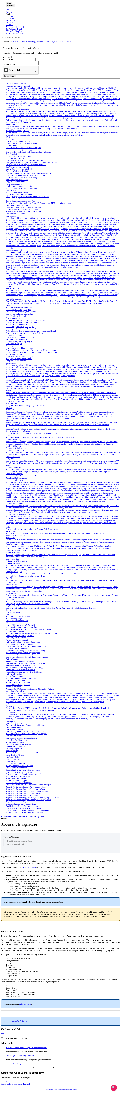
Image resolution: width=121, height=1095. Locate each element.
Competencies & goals (14, 572)
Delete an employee (28, 512)
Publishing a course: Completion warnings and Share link (27, 663)
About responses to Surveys (102, 587)
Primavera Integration (50, 382)
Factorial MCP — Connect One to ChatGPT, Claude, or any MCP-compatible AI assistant (39, 203)
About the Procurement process (66, 429)
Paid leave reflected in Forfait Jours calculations (84, 239)
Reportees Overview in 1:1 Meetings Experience (31, 604)
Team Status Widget (106, 231)
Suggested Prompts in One (16, 182)
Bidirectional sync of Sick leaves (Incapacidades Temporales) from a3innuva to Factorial (56, 384)
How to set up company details (50, 88)
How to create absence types (39, 252)
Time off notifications (14, 723)
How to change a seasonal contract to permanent (79, 510)
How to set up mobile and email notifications (85, 111)
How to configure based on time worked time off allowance (38, 273)
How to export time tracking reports (88, 224)
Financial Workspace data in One (18, 171)
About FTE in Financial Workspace (56, 416)
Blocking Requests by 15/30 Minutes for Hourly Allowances (36, 263)
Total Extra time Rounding (45, 244)
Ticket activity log (12, 759)
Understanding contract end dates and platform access (26, 510)
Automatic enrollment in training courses (21, 678)
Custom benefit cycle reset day (20, 397)
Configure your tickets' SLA (16, 763)
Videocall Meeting (86, 602)
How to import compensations (59, 365)
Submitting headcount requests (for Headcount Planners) (77, 442)
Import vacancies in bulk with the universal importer (93, 499)
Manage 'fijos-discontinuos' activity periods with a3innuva (27, 386)
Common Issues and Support (63, 425)
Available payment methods (16, 778)
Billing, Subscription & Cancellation (19, 766)
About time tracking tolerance (38, 218)
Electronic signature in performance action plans (66, 463)
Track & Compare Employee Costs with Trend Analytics (35, 414)
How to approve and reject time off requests (35, 254)
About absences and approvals (17, 252)
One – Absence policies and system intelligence (23, 148)
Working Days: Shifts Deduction (67, 303)
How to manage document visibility (65, 455)
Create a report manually (35, 557)
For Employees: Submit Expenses (104, 423)
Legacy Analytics (12, 559)
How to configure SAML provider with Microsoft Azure (63, 90)
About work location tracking (60, 218)
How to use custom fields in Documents (54, 452)
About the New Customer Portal (18, 776)
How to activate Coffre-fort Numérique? (21, 476)
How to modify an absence (29, 265)
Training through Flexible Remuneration (67, 395)
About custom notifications (16, 546)
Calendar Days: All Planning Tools (41, 301)
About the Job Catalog (14, 516)
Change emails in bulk (71, 105)
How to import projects (14, 318)
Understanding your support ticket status (21, 804)
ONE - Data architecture (15, 158)
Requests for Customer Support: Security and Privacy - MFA (28, 800)
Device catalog (40, 717)
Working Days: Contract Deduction (41, 303)
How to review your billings (16, 768)
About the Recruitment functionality (42, 482)
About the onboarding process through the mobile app (68, 126)
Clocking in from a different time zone (20, 244)
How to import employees (92, 99)
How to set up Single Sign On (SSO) (102, 88)
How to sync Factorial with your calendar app (50, 114)
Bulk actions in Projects (14, 354)
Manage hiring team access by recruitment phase (49, 501)
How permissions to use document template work (98, 469)
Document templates (13, 467)
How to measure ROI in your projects (20, 337)
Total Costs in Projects (14, 344)
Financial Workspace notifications (18, 744)
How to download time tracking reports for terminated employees (56, 241)
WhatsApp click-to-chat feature (37, 489)
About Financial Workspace (30, 412)
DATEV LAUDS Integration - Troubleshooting (74, 386)
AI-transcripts (98, 602)
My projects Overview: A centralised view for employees (27, 320)
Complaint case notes (54, 580)
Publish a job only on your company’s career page (86, 501)
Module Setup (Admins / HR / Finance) (39, 423)
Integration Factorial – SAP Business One (65, 702)
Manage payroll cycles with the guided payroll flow (55, 376)
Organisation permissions (28, 542)
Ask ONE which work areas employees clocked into (25, 212)
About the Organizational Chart (57, 516)
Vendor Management (37, 433)
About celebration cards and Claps (34, 595)
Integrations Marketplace (15, 691)
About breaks (49, 222)
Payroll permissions (91, 542)
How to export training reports (17, 621)
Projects (9, 305)
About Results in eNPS (40, 589)
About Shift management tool (40, 290)
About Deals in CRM (30, 437)
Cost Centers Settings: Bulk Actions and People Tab (76, 414)
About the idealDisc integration (39, 693)
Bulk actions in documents (89, 455)
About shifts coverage (51, 295)
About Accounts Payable (20, 431)
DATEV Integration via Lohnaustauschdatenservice (62, 380)
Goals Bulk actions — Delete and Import (59, 574)
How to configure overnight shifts (62, 229)
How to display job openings (60, 489)
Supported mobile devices (98, 126)
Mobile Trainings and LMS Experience (20, 661)
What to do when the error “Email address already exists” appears (30, 133)
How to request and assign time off (64, 252)
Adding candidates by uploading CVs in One (22, 188)
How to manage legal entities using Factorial (55, 42)
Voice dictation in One (14, 184)
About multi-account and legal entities (96, 97)
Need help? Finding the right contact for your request (25, 812)
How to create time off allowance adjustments (69, 254)
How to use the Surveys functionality (19, 587)
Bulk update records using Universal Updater (99, 523)
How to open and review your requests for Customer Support (28, 785)
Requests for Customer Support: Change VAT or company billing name (32, 798)
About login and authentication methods (20, 92)
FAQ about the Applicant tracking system (103, 491)
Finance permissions (106, 542)
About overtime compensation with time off (50, 239)
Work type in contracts (89, 512)
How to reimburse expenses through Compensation (36, 367)
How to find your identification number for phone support (27, 810)
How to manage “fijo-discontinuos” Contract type (70, 508)
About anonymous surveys (60, 587)
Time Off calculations (22, 280)
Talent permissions (45, 542)
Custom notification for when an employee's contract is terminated (55, 548)
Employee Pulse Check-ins (16, 606)
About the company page (80, 489)
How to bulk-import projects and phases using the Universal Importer (31, 350)
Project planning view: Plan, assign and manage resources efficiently (31, 331)
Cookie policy (6, 1084)
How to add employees (93, 94)
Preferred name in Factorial (16, 120)
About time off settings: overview (18, 271)
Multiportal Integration (69, 497)
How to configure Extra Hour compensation (91, 229)
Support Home (6, 817)
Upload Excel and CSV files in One (19, 195)
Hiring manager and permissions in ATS (45, 484)
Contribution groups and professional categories (46, 521)
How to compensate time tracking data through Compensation (47, 369)
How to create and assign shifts (86, 290)
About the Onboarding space (101, 489)
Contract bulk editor (53, 510)
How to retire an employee (94, 120)
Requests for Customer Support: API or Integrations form (27, 791)
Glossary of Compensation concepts (96, 371)
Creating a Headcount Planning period (41, 442)
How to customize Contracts (76, 506)
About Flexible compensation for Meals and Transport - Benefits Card (32, 393)
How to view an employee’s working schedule (102, 118)
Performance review (13, 563)
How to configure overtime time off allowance (78, 273)
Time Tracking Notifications (16, 729)
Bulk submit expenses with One (17, 192)
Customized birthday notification (18, 548)
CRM (8, 435)
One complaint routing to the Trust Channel (22, 209)
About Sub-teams (12, 525)
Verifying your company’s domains (49, 105)
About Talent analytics (35, 567)
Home (8, 10)
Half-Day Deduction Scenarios (97, 301)
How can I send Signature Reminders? (33, 463)
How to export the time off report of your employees (78, 256)
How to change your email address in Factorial (30, 118)
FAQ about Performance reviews (104, 565)
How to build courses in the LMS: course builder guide (26, 646)
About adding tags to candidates (85, 486)
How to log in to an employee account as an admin (44, 97)
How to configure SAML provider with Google (23, 90)
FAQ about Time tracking (32, 227)
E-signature (10, 459)
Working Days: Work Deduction (92, 303)
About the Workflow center (36, 546)
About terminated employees (98, 506)
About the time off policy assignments (68, 278)
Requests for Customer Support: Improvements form (25, 789)
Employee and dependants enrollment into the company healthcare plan (59, 397)
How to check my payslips (102, 452)
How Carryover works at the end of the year (76, 280)
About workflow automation (75, 546)
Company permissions (61, 542)
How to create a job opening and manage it (41, 486)
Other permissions (76, 542)
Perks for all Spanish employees (95, 399)
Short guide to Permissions (16, 540)
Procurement (10, 427)
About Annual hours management (39, 508)
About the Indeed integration (16, 693)
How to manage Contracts (28, 506)
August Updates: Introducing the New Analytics (63, 555)
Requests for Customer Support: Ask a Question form (25, 787)
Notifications (10, 721)
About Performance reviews (16, 567)
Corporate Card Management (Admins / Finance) (73, 423)
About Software (12, 429)
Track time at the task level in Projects (20, 356)
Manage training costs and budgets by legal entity (24, 672)
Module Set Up (51, 433)
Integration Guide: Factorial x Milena (28, 382)
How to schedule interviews (41, 493)
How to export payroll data (37, 365)
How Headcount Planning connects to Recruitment (82, 444)
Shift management (12, 288)
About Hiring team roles (88, 497)
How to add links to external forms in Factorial (65, 135)
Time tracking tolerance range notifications (21, 738)
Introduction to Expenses (15, 423)
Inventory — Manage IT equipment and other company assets (29, 719)
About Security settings (72, 97)
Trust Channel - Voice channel (90, 580)
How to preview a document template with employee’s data (53, 472)
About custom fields (46, 94)
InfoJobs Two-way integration (93, 702)
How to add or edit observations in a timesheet (64, 233)
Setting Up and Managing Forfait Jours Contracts (32, 235)
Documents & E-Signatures (16, 448)
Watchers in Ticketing (14, 757)
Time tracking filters (24, 241)
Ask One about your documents (17, 167)
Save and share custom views (25, 105)
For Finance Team (45, 425)
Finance (9, 408)
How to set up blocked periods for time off (43, 256)
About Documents (12, 452)
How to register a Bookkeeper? (82, 369)
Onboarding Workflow (55, 546)
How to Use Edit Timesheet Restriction (32, 231)
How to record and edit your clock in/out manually (86, 220)
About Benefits (24, 395)
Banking (26, 433)
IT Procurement (33, 708)
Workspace (10, 410)
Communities (11, 593)
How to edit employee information (66, 101)
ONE (8, 137)
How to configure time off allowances (77, 271)
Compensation (11, 363)
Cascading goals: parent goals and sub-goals (30, 576)
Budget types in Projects (15, 346)
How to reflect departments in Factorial (79, 521)
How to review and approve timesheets (68, 222)
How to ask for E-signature (104, 461)
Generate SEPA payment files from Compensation (63, 371)
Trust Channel (11, 578)
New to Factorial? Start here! (16, 84)
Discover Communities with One (18, 141)
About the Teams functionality (34, 516)
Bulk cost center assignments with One (20, 201)
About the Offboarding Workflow (98, 546)
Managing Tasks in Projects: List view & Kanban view (26, 329)
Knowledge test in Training (16, 638)
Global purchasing (38, 710)
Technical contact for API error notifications (96, 105)
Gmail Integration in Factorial (17, 695)
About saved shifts (32, 293)
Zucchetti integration (90, 380)
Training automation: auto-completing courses (23, 642)
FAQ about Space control (94, 533)
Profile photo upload (34, 120)
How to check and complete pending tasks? (22, 529)
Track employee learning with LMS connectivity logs (25, 651)
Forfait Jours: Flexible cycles (52, 282)
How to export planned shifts (97, 293)
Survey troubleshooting (33, 591)
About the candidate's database (17, 482)
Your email (7, 57)
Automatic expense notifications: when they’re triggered (26, 734)
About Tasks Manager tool (48, 529)
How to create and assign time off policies (46, 271)
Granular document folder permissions (77, 540)
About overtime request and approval (29, 224)
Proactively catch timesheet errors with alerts (68, 235)
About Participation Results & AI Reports (56, 608)
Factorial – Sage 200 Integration (71, 382)
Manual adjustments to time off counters (45, 280)
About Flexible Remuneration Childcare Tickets (76, 393)
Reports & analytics (13, 553)
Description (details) (10, 64)
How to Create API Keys (45, 92)
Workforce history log (85, 412)
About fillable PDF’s (34, 469)
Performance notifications (15, 746)
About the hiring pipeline (104, 482)
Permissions (10, 538)
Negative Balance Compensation (29, 282)
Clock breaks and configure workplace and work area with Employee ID (69, 246)
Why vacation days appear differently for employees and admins (54, 267)
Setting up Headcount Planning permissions (46, 444)
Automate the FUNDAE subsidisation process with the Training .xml (31, 633)
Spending (9, 420)
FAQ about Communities (72, 595)
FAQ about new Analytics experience (31, 555)
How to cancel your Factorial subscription (21, 772)
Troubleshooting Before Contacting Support (22, 806)
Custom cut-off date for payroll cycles (83, 374)
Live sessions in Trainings (15, 680)
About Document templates (16, 469)
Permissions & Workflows (15, 535)
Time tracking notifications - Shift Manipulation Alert (25, 732)
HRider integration (32, 697)
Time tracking (11, 216)
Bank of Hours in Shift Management (64, 297)
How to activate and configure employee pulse (23, 608)
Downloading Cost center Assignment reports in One (25, 175)
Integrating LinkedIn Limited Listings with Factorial (58, 697)
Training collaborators (14, 674)
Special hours (44, 229)
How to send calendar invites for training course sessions (27, 657)
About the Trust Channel (15, 580)
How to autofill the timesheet (72, 227)
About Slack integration (79, 695)
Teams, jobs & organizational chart (19, 514)
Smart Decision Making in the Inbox (39, 101)
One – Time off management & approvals (21, 150)
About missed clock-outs (51, 227)
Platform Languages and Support (67, 133)
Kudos (8, 610)
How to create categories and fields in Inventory (70, 719)
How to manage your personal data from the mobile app (26, 126)
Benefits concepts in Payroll (40, 395)
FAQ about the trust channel (35, 580)
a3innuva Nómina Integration (17, 380)
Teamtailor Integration (86, 697)
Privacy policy (17, 1084)
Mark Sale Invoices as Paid (66, 437)
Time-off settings (12, 269)
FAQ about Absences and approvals (39, 258)
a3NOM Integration (35, 380)
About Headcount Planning (16, 442)
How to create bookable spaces (49, 533)
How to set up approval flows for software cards (36, 429)
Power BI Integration (36, 695)
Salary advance (11, 403)
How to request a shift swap (108, 295)
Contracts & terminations (15, 504)
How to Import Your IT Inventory (28, 714)
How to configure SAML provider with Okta (101, 90)
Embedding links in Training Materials (20, 636)
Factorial (26, 1084)
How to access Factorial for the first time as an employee (63, 120)
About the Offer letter (65, 486)
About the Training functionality (18, 616)
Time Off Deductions (14, 299)
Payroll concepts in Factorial (16, 365)
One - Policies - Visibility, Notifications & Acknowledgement (28, 152)
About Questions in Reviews (80, 565)
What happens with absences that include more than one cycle (40, 276)
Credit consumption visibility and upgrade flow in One (26, 165)
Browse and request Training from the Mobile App (24, 668)
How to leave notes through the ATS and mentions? (68, 491)
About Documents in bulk (29, 452)
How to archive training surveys (18, 685)
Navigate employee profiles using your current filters (62, 523)
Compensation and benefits (16, 361)
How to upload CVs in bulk (84, 495)
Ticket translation (12, 761)
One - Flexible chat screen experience (20, 156)
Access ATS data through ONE (62, 499)
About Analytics (19, 557)
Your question (8, 59)
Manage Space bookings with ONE (19, 169)
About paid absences (61, 258)
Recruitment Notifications (15, 742)
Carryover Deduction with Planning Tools (70, 301)
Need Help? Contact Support (16, 781)
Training (9, 614)
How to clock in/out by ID (82, 218)
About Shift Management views (63, 290)
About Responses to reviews (36, 565)
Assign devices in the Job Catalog (53, 714)
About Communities (55, 595)
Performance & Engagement (16, 561)
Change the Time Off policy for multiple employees (62, 284)
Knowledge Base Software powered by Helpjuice (61, 1089)
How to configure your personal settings (83, 114)
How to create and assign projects (18, 310)
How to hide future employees (99, 516)
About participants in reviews (58, 565)
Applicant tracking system (15, 480)
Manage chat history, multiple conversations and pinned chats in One (31, 163)
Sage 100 (52, 386)
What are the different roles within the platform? (48, 518)
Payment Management (14, 433)
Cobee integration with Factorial (105, 693)
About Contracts (12, 506)
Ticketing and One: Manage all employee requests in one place (29, 173)
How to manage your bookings (72, 533)
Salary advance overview (15, 405)
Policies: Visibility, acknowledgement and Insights (24, 753)
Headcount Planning (13, 440)
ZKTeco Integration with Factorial (79, 693)
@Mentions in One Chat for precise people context (25, 160)
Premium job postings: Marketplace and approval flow (29, 499)
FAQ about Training (13, 623)
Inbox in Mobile (26, 128)
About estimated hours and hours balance (59, 224)
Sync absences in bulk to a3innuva (102, 384)
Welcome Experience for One (17, 180)
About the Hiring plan (64, 482)
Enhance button (11, 190)
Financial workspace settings (32, 416)
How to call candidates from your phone (38, 495)
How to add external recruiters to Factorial (76, 484)
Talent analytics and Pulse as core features (59, 567)
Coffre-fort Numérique (14, 474)
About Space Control (14, 533)
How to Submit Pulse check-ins (84, 608)
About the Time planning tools (17, 290)
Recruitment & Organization (16, 478)
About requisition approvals (38, 491)
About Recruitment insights (63, 495)
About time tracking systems (25, 220)
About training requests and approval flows (22, 627)
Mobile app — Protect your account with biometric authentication (56, 128)
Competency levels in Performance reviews (92, 567)
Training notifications (14, 736)
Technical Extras (102, 425)
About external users (33, 540)
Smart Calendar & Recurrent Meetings (37, 602)
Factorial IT (10, 706)
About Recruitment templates (84, 482)
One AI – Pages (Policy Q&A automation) (21, 143)
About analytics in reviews (16, 565)
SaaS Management (74, 708)
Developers (49, 710)
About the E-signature (85, 461)
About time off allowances (15, 258)
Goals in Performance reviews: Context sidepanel (60, 570)
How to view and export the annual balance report (78, 295)
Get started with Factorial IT (16, 708)
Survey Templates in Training (17, 640)
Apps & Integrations (13, 687)
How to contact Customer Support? (26, 42)
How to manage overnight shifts (74, 293)
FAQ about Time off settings (90, 276)
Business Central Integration (67, 700)
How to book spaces (29, 533)
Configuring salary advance (35, 405)
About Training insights (14, 619)
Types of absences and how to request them (77, 265)
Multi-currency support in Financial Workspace (59, 412)
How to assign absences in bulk (49, 261)
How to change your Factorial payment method (23, 774)
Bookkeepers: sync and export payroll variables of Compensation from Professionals (37, 374)
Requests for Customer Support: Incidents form (23, 793)
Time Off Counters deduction (17, 301)
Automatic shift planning (41, 297)
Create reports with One (91, 555)
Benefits (9, 391)
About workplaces (77, 94)
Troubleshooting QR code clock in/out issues (98, 241)
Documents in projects (14, 335)
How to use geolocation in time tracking (52, 220)
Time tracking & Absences (15, 214)
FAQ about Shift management (31, 295)
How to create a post (13, 595)
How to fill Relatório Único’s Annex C (20, 625)
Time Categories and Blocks (22, 239)
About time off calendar (108, 256)
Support (9, 12)
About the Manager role (79, 516)
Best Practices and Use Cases (85, 425)
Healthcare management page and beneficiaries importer (32, 399)
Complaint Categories (70, 580)
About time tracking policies (16, 218)
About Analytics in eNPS (58, 589)
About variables (48, 469)
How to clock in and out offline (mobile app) (71, 244)
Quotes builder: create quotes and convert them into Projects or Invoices (32, 352)
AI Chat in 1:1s (58, 602)
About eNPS (26, 589)
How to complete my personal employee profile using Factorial (45, 111)
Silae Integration (104, 380)
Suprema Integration (58, 693)
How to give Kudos (13, 612)
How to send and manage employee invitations (97, 133)
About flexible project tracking (17, 316)
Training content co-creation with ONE (20, 655)
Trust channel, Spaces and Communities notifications (25, 725)
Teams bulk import (21, 521)
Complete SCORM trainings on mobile (20, 670)
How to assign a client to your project (20, 327)
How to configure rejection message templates (70, 493)
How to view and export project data (19, 314)
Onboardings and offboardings (93, 708)
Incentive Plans (30, 376)
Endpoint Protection (23, 710)
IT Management (12, 704)
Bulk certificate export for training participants (23, 653)
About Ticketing (12, 751)
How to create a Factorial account (75, 88)
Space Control (11, 531)
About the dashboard (13, 111)
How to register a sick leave (50, 265)
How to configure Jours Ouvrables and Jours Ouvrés (34, 278)
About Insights (11, 555)
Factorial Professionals (102, 369)
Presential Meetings (71, 602)
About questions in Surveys (81, 587)
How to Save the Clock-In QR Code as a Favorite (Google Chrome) (73, 231)
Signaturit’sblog (25, 1004)
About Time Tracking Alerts (16, 740)
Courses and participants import (17, 648)
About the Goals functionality (17, 574)
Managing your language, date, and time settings (67, 118)
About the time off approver (87, 252)
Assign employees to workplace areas (29, 523)
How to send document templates (18, 472)
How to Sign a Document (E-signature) (20, 461)
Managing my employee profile (17, 109)
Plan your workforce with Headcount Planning (52, 418)
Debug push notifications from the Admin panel (42, 103)
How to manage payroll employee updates (86, 365)
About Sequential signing (94, 463)
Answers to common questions (17, 131)
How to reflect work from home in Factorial (53, 237)
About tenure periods (71, 276)
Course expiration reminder (16, 631)
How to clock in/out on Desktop (31, 222)
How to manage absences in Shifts (19, 297)
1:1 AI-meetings (12, 599)
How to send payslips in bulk (81, 452)
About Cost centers (13, 412)
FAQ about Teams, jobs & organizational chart (84, 518)
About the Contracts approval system (52, 506)
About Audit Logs (62, 92)
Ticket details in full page (15, 755)
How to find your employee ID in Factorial (46, 116)
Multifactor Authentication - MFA (38, 99)
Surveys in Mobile (17, 591)
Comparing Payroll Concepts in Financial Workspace (90, 416)
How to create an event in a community (97, 595)
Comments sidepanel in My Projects (19, 342)
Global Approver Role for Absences (74, 261)
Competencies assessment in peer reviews (90, 574)
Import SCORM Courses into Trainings (20, 665)
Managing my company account (18, 86)
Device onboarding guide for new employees (83, 714)
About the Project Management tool (19, 307)
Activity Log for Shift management (91, 297)
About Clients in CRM (46, 437)
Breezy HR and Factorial (104, 697)
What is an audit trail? (16, 844)
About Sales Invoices (14, 437)
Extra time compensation (92, 227)
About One (10, 139)
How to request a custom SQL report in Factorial (24, 808)
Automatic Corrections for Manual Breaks (21, 237)
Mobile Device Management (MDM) (53, 708)
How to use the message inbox (103, 484)
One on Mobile (11, 146)
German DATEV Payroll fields (33, 388)
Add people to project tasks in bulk (19, 359)
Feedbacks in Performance (89, 570)
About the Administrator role (52, 540)
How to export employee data (80, 92)
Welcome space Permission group (104, 540)
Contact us (5, 1082)
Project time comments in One (17, 205)
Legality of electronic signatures (19, 841)
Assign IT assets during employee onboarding (96, 717)
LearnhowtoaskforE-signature (16, 1021)
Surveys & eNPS (12, 584)
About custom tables (62, 94)
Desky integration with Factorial (44, 700)
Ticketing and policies (14, 749)
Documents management (15, 450)
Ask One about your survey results (19, 186)
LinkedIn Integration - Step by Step (36, 702)
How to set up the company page (26, 94)
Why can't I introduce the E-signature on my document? (56, 461)
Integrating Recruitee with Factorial (19, 700)
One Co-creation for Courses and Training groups (24, 178)
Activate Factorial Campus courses (19, 683)
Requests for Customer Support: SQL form (22, 795)
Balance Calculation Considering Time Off (101, 235)
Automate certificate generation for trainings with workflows (28, 629)
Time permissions (12, 542)
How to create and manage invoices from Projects (24, 333)
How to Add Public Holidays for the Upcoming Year (88, 258)
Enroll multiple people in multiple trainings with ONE (26, 207)
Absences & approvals (14, 250)
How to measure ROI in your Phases (19, 348)
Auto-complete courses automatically (19, 644)
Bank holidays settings (102, 263)
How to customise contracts (100, 508)
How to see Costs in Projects (16, 325)
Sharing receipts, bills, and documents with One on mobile (27, 197)
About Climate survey (42, 587)
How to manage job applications (49, 497)
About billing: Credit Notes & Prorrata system (23, 770)
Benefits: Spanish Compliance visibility (68, 399)
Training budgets (12, 659)
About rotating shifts (17, 293)
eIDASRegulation (29, 867)
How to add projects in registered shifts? (21, 312)
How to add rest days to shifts (51, 293)
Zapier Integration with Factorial (100, 695)
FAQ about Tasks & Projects (16, 339)
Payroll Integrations (13, 378)
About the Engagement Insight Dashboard (84, 589)
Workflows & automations (15, 544)
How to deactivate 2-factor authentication (67, 99)
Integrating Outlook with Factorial (57, 695)
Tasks (8, 527)
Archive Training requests (15, 676)
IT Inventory (10, 712)
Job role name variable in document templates (93, 472)
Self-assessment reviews (109, 570)
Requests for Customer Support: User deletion (23, 802)
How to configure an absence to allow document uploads (85, 282)
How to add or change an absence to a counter (76, 263)
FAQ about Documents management (37, 455)
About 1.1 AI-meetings (14, 602)
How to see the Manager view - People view (22, 322)
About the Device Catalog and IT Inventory (62, 717)
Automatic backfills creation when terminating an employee (58, 512)
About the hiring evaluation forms (18, 493)
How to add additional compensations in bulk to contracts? (77, 367)
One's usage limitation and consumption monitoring (25, 199)
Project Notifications (13, 727)
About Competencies (36, 574)
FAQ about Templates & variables (67, 469)
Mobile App (10, 124)
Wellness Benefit (88, 395)
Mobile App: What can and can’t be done (75, 103)
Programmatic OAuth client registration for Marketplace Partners (30, 689)
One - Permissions (12, 154)
